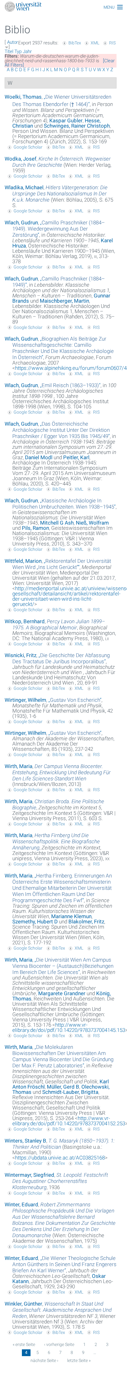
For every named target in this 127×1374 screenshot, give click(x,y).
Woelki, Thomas (23, 97)
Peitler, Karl (76, 457)
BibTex (74, 42)
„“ (58, 228)
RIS (112, 42)
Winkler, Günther (23, 1304)
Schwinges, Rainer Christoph (77, 126)
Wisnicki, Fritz (20, 655)
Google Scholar (28, 147)
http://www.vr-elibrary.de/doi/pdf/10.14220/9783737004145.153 (68, 1027)
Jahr (27, 51)
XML (95, 42)
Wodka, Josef (20, 159)
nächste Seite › (44, 1360)
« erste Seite (24, 1344)
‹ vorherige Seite (59, 1344)
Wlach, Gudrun (21, 222)
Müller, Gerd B (63, 1087)
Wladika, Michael (24, 187)
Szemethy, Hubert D (35, 921)
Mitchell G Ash (57, 523)
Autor (12, 42)
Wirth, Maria (18, 766)
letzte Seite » (79, 1360)
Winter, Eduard (21, 1204)
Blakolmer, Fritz (86, 921)
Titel (9, 51)
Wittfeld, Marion (23, 561)
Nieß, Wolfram (92, 523)
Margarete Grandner (61, 993)
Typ (18, 51)
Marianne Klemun (71, 916)
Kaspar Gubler (66, 120)
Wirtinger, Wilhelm (25, 700)
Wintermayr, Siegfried (29, 1175)
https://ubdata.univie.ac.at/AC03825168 (60, 1158)
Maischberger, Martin (64, 301)
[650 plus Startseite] (63, 7)
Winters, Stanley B (25, 1141)
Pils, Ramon (35, 528)
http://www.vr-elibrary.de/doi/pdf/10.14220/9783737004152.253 (68, 1121)
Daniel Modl (38, 457)
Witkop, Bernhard (25, 621)
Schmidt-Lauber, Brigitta (70, 1092)
